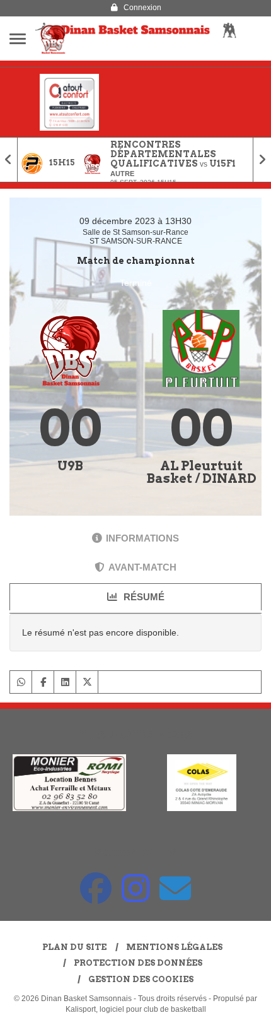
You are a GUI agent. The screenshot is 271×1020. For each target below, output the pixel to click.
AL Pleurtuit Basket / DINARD (201, 472)
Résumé (142, 596)
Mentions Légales (174, 947)
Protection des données (138, 963)
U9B (70, 465)
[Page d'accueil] (53, 38)
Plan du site (74, 947)
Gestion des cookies (140, 979)
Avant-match (142, 567)
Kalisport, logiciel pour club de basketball (136, 1009)
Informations (142, 538)
